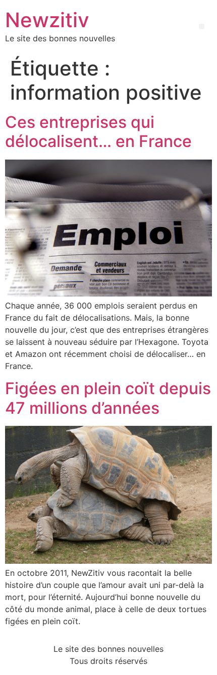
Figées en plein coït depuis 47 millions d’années (108, 398)
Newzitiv (47, 20)
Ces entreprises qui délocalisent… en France (98, 131)
